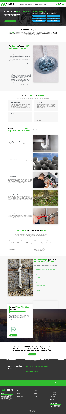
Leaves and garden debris (40, 285)
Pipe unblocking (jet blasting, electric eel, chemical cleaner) (45, 269)
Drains (26, 4)
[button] (45, 269)
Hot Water (30, 4)
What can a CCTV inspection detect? (32, 371)
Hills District (13, 327)
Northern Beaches (14, 328)
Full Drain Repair (39, 277)
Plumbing (22, 4)
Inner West (13, 330)
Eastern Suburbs (13, 329)
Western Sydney (13, 331)
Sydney (12, 326)
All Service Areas (42, 4)
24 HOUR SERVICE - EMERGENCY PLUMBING (23, 383)
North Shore (13, 332)
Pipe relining (38, 274)
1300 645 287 (60, 5)
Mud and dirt (38, 290)
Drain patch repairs (39, 272)
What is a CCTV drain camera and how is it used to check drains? (37, 366)
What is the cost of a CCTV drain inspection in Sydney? (35, 374)
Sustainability (35, 4)
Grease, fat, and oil (39, 282)
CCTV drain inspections (11, 32)
